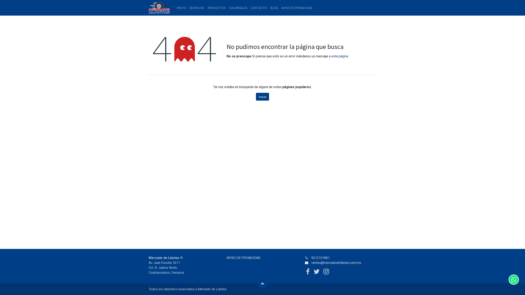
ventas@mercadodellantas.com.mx (336, 263)
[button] (262, 283)
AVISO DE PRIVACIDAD (243, 258)
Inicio (262, 97)
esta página (339, 56)
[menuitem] (181, 8)
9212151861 (320, 258)
